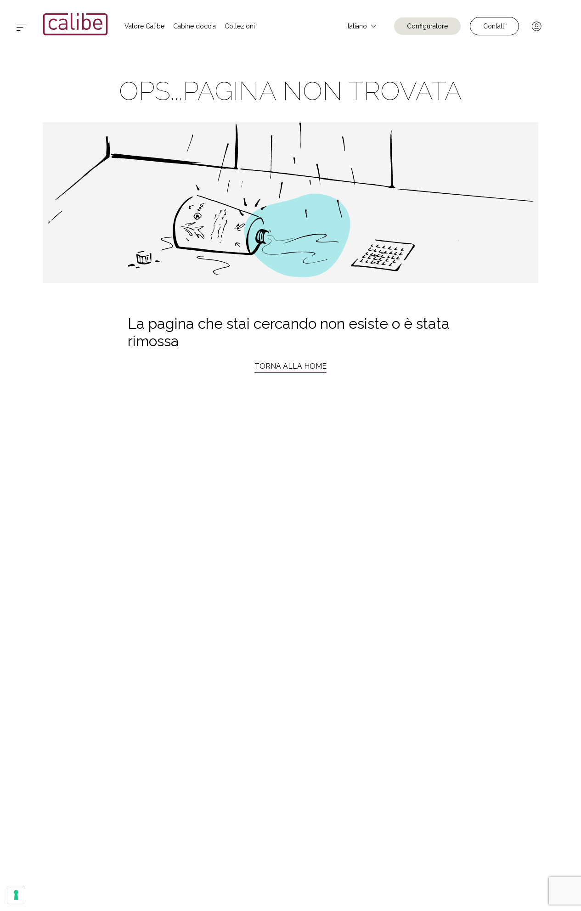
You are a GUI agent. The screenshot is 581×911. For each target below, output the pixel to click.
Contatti (494, 26)
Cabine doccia (194, 26)
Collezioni (240, 26)
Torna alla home (290, 366)
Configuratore (427, 26)
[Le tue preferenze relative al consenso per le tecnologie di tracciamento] (16, 895)
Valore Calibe (144, 26)
